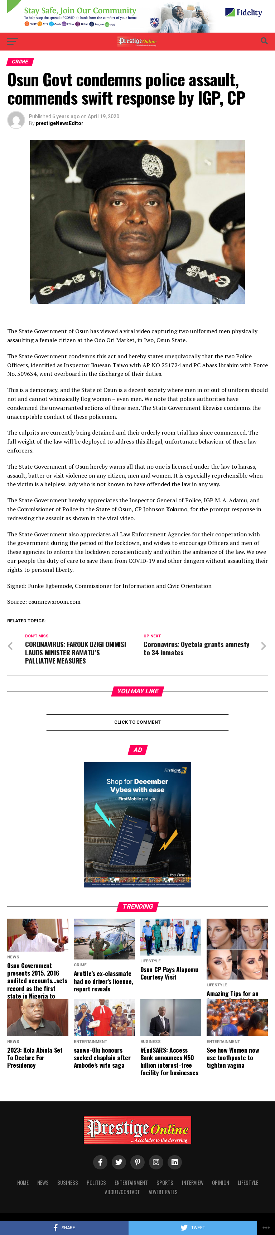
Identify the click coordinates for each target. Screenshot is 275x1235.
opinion (220, 1182)
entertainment (131, 1182)
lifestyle (248, 1182)
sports (164, 1182)
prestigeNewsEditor (59, 123)
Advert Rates (163, 1192)
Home (23, 1182)
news (43, 1182)
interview (192, 1182)
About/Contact (122, 1192)
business (67, 1182)
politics (96, 1182)
